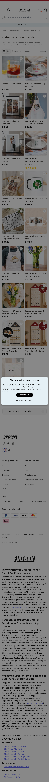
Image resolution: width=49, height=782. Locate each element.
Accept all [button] (24, 395)
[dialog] (24, 391)
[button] (24, 400)
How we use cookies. (33, 389)
